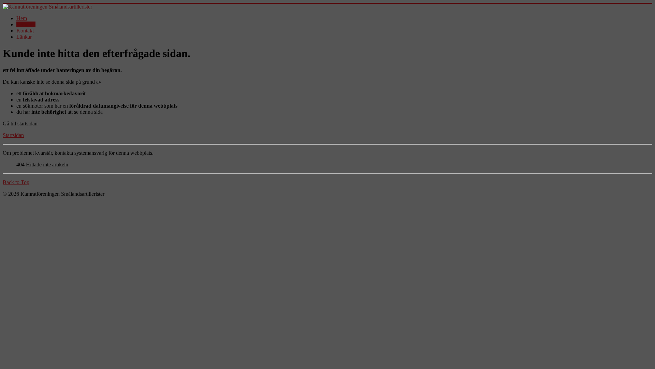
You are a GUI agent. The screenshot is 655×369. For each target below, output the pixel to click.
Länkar (24, 37)
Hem (21, 18)
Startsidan (13, 135)
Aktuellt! (25, 24)
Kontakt (25, 30)
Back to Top (16, 182)
